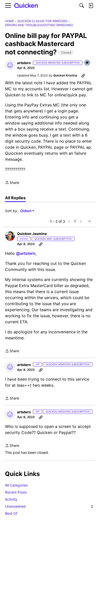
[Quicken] (26, 6)
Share (12, 182)
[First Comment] (87, 63)
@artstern (25, 253)
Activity (11, 499)
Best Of (11, 513)
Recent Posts (16, 492)
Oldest (26, 211)
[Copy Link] (83, 75)
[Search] (81, 5)
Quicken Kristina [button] (65, 75)
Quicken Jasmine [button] (32, 233)
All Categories (16, 485)
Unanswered (49, 506)
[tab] (15, 197)
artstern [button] (24, 63)
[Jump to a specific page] (89, 221)
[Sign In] (90, 5)
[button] (10, 65)
